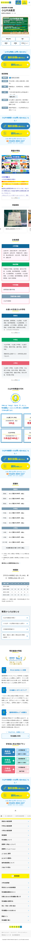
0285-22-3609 (15, 77)
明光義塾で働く (6, 920)
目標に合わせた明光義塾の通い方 (11, 896)
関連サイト (5, 916)
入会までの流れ (6, 867)
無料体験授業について (8, 862)
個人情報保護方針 (16, 935)
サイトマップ (13, 932)
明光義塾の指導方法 (7, 901)
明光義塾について (7, 839)
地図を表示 (12, 96)
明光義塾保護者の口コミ (9, 892)
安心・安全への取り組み (9, 905)
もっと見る (14, 198)
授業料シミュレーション (9, 849)
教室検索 (16, 876)
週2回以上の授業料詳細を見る (10, 563)
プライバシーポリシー (22, 932)
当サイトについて (5, 932)
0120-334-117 (17, 141)
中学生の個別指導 (7, 826)
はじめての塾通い (7, 858)
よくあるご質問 (6, 853)
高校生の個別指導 (7, 821)
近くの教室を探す (9, 816)
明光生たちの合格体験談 (9, 887)
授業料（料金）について (9, 844)
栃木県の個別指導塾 (20, 816)
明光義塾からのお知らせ (9, 910)
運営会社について (6, 935)
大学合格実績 (5, 882)
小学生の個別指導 (7, 830)
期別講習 (4, 835)
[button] (29, 2)
